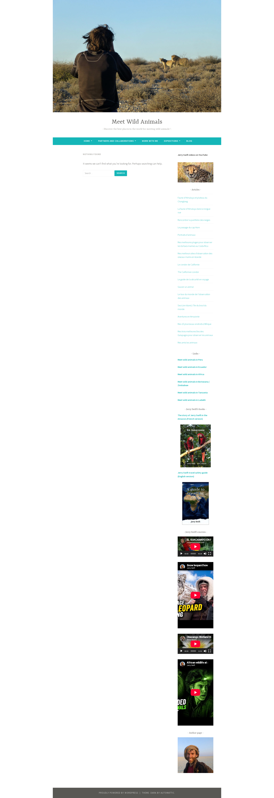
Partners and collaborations (116, 141)
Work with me (150, 141)
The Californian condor (188, 272)
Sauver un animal (186, 286)
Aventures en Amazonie (189, 316)
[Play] (181, 553)
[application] (195, 546)
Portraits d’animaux (187, 234)
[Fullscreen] (209, 553)
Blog (189, 141)
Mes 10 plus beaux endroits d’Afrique (194, 324)
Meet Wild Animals (137, 122)
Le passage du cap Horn (189, 227)
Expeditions (171, 141)
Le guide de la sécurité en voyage (193, 279)
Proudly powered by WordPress (118, 792)
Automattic (168, 792)
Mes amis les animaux (187, 342)
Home (87, 141)
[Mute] (205, 553)
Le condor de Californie (189, 264)
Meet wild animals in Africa (191, 374)
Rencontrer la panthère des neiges (194, 220)
